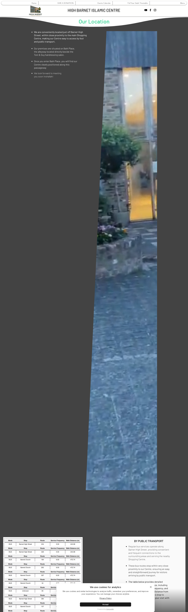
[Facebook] (150, 10)
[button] (121, 260)
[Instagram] (155, 10)
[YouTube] (145, 10)
